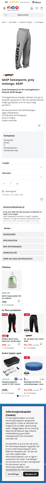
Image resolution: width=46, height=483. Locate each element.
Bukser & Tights (26, 22)
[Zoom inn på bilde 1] (23, 49)
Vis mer (7, 228)
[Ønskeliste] (36, 8)
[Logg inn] (31, 8)
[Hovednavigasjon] (4, 8)
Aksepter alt (31, 474)
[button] (23, 2)
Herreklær (13, 22)
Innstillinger (13, 474)
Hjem (4, 22)
